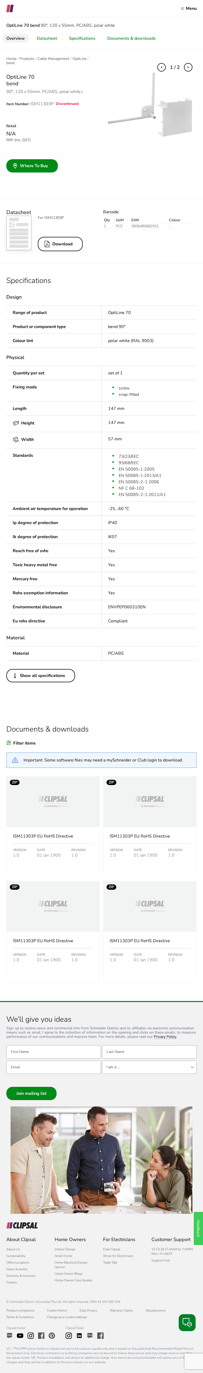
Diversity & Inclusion (20, 1276)
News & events (16, 1269)
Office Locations (17, 1262)
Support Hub (160, 1260)
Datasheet (47, 38)
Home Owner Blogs (68, 1274)
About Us (13, 1249)
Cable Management (53, 59)
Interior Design (65, 1249)
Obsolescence (155, 1310)
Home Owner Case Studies (74, 1280)
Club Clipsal (111, 1249)
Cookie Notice (57, 1310)
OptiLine (79, 59)
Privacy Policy (165, 1037)
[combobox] (149, 1067)
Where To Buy (34, 166)
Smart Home (63, 1256)
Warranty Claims (121, 1310)
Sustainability (15, 1256)
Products (27, 59)
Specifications (82, 38)
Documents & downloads (131, 38)
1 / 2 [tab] (175, 67)
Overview (15, 38)
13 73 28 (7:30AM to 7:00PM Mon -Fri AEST (172, 1251)
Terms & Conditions (20, 1317)
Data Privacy (88, 1310)
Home (11, 59)
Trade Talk (110, 1262)
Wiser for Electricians (118, 1256)
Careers (11, 1282)
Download (62, 244)
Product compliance (20, 1310)
